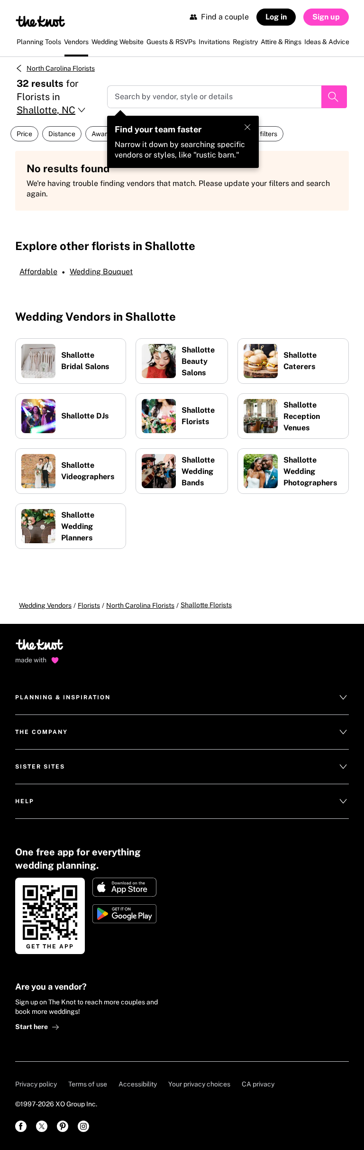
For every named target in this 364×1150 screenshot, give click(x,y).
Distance (61, 134)
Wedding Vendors (45, 605)
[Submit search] (334, 96)
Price (24, 134)
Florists (89, 605)
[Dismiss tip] (247, 127)
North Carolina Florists (61, 68)
